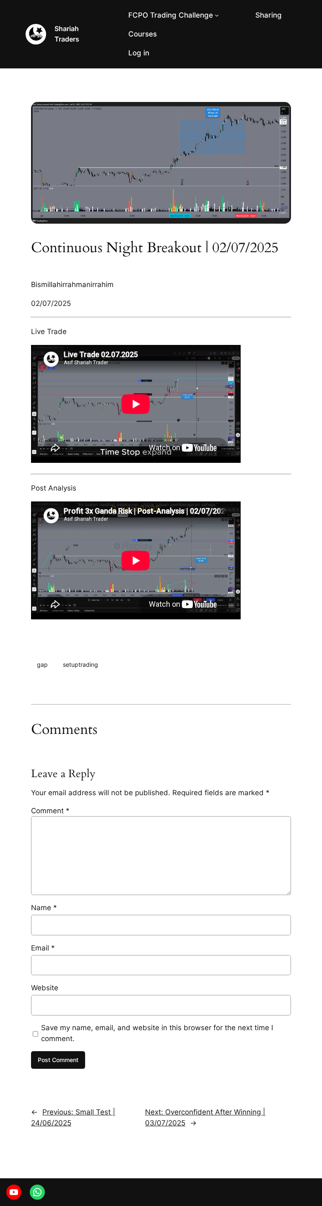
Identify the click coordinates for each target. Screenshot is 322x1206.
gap (42, 664)
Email (43, 948)
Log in (138, 53)
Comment (50, 811)
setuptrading (80, 664)
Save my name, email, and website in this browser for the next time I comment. (157, 1033)
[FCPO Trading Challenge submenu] (217, 15)
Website (44, 988)
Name (44, 907)
